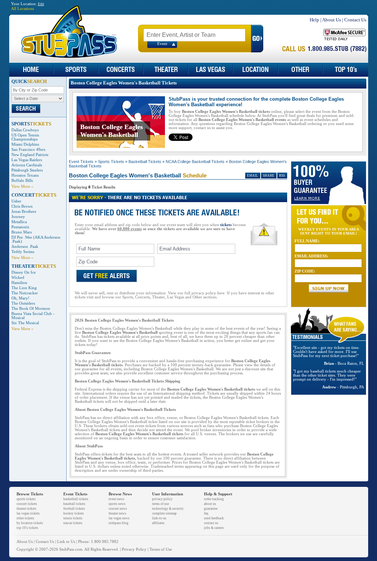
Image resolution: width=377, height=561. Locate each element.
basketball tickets (75, 499)
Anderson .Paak (24, 247)
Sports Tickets (111, 161)
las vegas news (119, 518)
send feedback (214, 518)
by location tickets (30, 523)
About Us (331, 19)
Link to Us (66, 542)
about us (210, 504)
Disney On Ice (23, 272)
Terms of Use (160, 549)
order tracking (214, 499)
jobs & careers (214, 528)
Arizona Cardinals (26, 165)
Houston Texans (25, 175)
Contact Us (355, 19)
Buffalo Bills (22, 181)
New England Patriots (29, 155)
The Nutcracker (24, 293)
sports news (117, 504)
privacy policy (162, 499)
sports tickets (26, 499)
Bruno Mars (21, 232)
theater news (117, 513)
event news (116, 499)
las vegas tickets (28, 513)
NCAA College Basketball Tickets (195, 161)
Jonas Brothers (23, 211)
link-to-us (159, 518)
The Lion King (24, 288)
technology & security (168, 508)
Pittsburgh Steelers (27, 170)
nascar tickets (72, 523)
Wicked (17, 278)
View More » (22, 186)
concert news (118, 508)
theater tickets (26, 508)
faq (206, 513)
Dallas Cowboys (25, 130)
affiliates (158, 523)
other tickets (25, 518)
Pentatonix (20, 227)
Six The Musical (25, 323)
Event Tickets (81, 161)
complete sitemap (164, 513)
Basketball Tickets (144, 161)
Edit (41, 4)
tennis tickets (72, 518)
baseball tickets (74, 504)
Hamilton (19, 283)
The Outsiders (23, 303)
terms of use (160, 504)
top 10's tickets (27, 528)
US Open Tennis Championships (25, 137)
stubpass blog (118, 523)
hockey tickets (73, 513)
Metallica (19, 222)
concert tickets (27, 504)
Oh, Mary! (20, 298)
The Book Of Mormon (30, 309)
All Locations (22, 9)
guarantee (211, 508)
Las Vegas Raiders (26, 160)
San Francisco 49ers (28, 150)
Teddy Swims (22, 252)
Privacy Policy (134, 549)
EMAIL (252, 175)
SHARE (268, 175)
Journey (18, 217)
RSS (282, 175)
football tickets (74, 508)
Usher (16, 201)
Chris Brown (22, 206)
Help (314, 19)
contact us (211, 523)
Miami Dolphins (25, 144)
